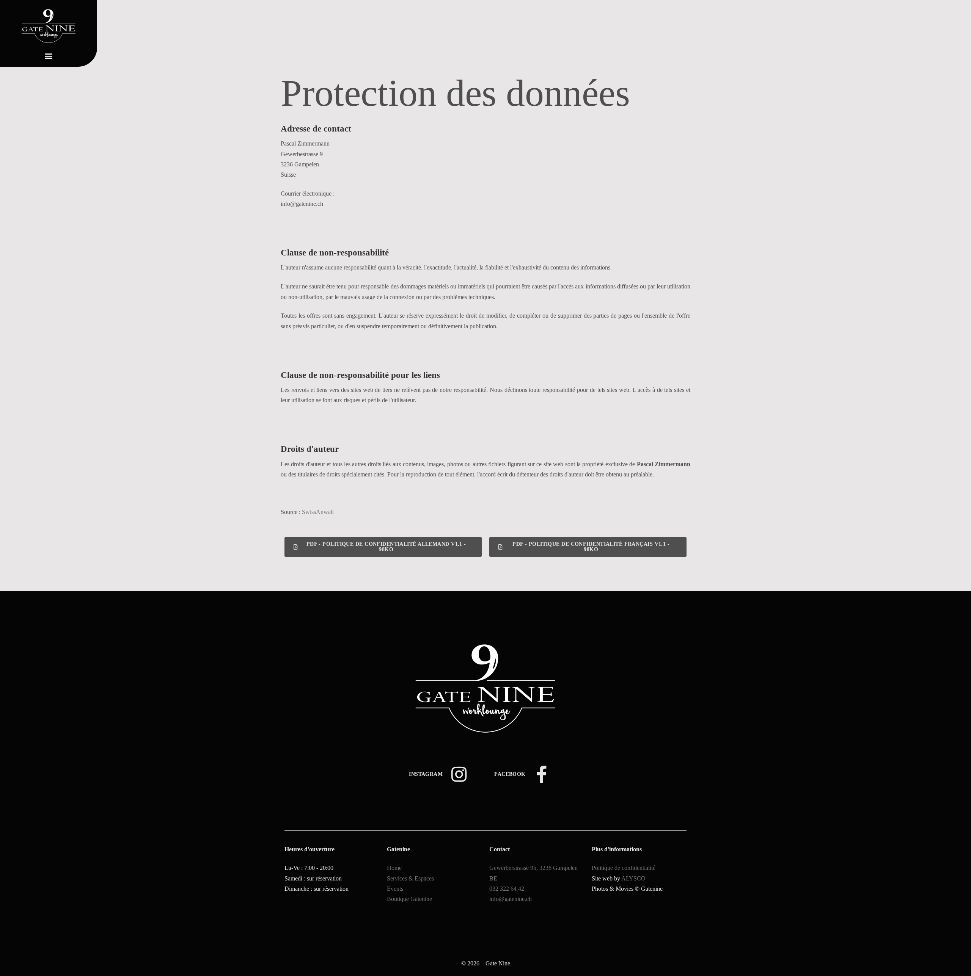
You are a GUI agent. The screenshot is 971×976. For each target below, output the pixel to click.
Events (395, 888)
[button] (48, 55)
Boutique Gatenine (409, 899)
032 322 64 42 (506, 888)
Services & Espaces (410, 878)
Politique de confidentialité (623, 868)
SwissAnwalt (318, 512)
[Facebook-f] (542, 774)
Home (394, 868)
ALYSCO (633, 878)
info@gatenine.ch (510, 899)
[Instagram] (459, 774)
